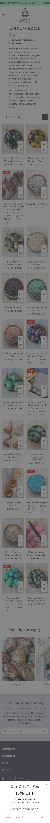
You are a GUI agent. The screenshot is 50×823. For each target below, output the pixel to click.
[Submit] (42, 817)
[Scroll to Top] (45, 808)
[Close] (47, 784)
